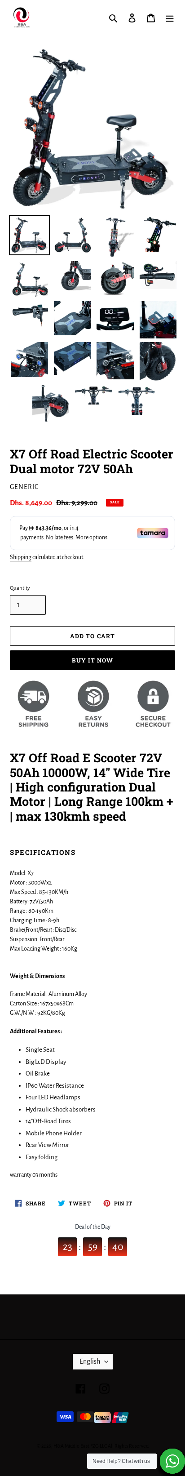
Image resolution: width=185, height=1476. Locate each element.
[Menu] (169, 18)
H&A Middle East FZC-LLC (80, 1446)
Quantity (20, 588)
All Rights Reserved (128, 1446)
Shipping (20, 557)
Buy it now (92, 660)
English (89, 1361)
